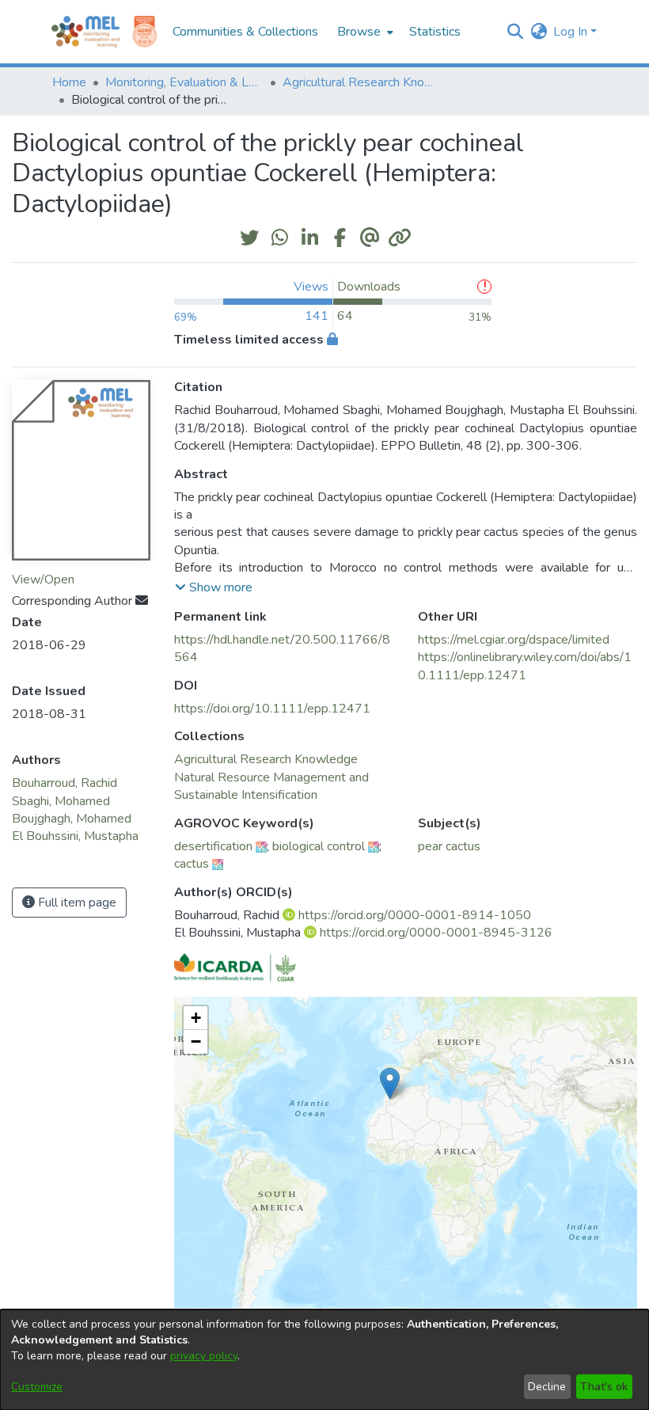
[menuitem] (363, 31)
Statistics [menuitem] (435, 31)
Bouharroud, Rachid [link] (64, 783)
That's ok (604, 1386)
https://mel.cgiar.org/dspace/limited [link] (513, 639)
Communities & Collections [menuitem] (245, 31)
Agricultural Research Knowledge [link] (362, 82)
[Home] (85, 32)
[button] (515, 31)
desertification (213, 846)
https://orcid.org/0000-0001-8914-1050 (414, 915)
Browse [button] (359, 31)
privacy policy (203, 1355)
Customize (37, 1386)
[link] (266, 759)
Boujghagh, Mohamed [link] (71, 818)
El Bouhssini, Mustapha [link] (75, 836)
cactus (191, 863)
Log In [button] (571, 31)
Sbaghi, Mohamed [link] (61, 801)
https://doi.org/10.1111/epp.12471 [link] (272, 708)
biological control (318, 846)
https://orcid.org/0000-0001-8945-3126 (436, 932)
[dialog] (324, 1359)
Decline (547, 1386)
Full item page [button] (75, 902)
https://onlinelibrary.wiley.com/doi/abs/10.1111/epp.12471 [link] (525, 665)
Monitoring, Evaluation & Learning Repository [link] (184, 82)
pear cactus (449, 846)
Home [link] (69, 82)
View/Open (43, 579)
